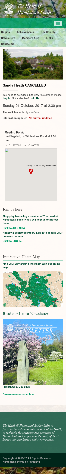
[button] (31, 171)
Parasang (34, 461)
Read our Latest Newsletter (25, 313)
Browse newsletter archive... (19, 394)
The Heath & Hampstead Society (35, 9)
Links (49, 38)
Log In (7, 98)
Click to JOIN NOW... (15, 228)
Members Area (30, 38)
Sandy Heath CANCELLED (24, 85)
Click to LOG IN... (13, 241)
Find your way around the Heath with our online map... (31, 265)
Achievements (25, 32)
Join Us (34, 98)
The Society (48, 32)
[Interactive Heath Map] (33, 289)
